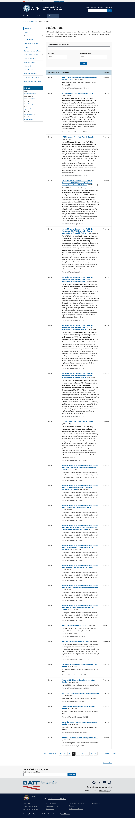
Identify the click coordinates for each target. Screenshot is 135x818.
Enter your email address (31, 772)
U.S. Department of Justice (57, 799)
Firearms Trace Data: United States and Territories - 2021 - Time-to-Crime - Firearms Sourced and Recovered (80, 548)
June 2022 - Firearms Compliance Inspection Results (80, 738)
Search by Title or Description (58, 45)
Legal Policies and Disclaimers (52, 808)
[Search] (109, 10)
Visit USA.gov (65, 814)
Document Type (85, 53)
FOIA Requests (51, 804)
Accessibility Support (30, 806)
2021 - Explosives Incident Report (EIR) (75, 641)
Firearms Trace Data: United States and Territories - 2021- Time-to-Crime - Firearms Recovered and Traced (80, 608)
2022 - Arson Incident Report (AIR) (74, 625)
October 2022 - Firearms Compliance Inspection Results (78, 707)
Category (51, 53)
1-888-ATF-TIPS (90, 791)
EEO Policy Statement (30, 809)
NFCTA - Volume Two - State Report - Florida (77, 422)
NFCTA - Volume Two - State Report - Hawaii (77, 93)
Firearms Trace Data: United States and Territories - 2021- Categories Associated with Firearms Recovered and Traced (80, 488)
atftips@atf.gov (104, 791)
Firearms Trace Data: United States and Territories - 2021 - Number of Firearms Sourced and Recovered (80, 586)
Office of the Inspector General (76, 805)
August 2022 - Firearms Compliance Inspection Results (78, 681)
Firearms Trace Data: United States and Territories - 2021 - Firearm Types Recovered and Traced (80, 566)
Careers (93, 7)
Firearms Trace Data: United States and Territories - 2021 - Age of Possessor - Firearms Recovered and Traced (80, 468)
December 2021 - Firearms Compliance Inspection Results (79, 665)
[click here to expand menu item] (42, 28)
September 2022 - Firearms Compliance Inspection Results (79, 723)
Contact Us (108, 7)
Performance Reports (76, 809)
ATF (24, 21)
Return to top (107, 763)
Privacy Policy (96, 804)
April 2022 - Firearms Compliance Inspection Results (80, 693)
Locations (100, 7)
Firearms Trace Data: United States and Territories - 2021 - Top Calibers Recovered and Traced (80, 506)
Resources (33, 21)
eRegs (88, 7)
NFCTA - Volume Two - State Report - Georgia (77, 137)
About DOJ (26, 804)
